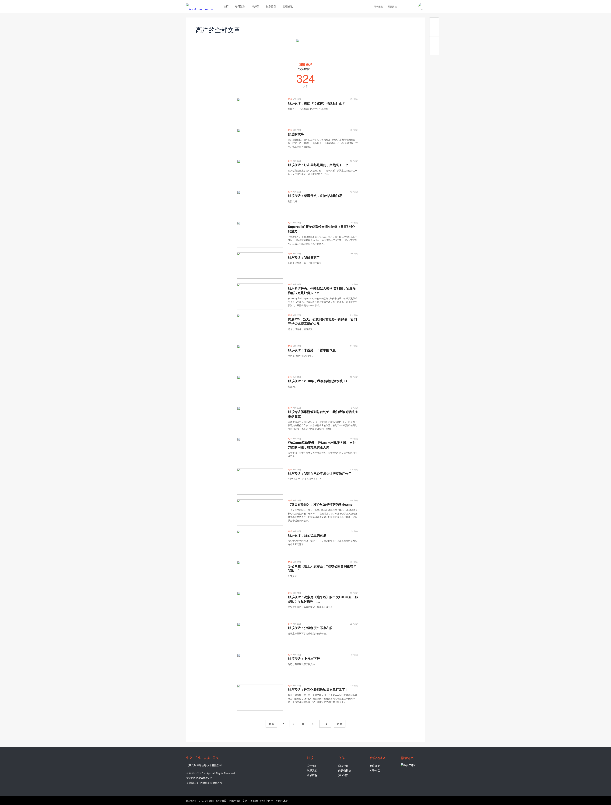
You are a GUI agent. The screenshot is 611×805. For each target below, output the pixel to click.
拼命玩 (254, 800)
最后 (339, 724)
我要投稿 (392, 6)
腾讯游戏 (191, 800)
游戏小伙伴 (266, 800)
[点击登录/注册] (421, 6)
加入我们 (343, 775)
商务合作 (343, 765)
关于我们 (312, 765)
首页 (225, 6)
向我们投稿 (344, 770)
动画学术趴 (282, 800)
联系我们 (312, 770)
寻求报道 (378, 6)
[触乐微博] (408, 6)
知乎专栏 (375, 770)
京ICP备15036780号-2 (199, 778)
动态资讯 (288, 6)
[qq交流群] (413, 6)
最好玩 (255, 6)
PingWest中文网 (238, 800)
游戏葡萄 (221, 800)
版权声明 (312, 775)
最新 (271, 724)
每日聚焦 (240, 6)
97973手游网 (206, 800)
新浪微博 (375, 765)
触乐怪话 (271, 6)
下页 (325, 724)
